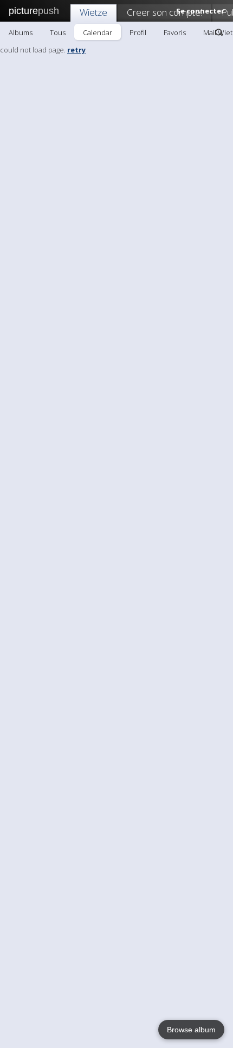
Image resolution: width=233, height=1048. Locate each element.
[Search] (219, 32)
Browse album (191, 1029)
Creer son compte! (164, 12)
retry (76, 50)
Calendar (97, 32)
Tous (58, 32)
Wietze (93, 12)
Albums (21, 32)
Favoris (175, 32)
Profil (138, 32)
